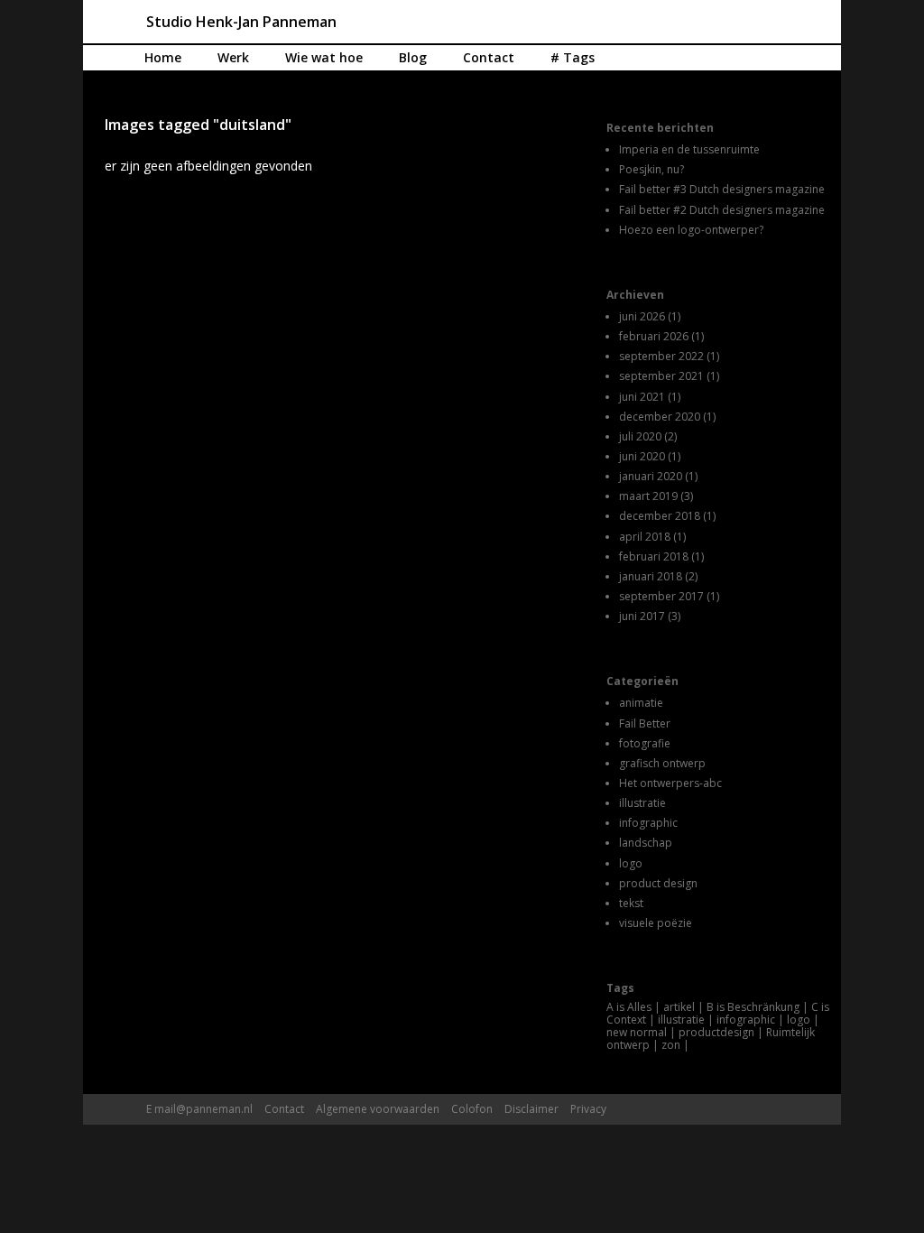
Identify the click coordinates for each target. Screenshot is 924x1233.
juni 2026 (642, 316)
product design (658, 883)
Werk (233, 57)
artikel (679, 1007)
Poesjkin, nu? (651, 169)
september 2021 (661, 376)
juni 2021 (642, 396)
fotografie (644, 743)
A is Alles (628, 1007)
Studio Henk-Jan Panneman (241, 22)
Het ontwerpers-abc (670, 783)
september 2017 (661, 596)
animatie (641, 702)
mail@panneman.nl (203, 1109)
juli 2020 (640, 436)
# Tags (572, 57)
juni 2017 (642, 616)
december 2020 (659, 416)
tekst (631, 903)
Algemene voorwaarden (377, 1109)
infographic (648, 822)
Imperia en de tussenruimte (689, 149)
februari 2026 (653, 336)
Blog (413, 57)
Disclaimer (531, 1109)
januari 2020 (650, 476)
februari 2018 (653, 556)
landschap (645, 842)
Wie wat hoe (324, 57)
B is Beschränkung (753, 1007)
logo (630, 863)
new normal (636, 1032)
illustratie (642, 803)
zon (670, 1044)
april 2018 (644, 536)
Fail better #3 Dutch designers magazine (722, 189)
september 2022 (661, 356)
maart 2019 (648, 496)
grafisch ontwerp (662, 763)
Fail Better (644, 723)
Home (162, 57)
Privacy (588, 1109)
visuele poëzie (655, 923)
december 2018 (659, 516)
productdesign (716, 1032)
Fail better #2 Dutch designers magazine (722, 210)
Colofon (472, 1109)
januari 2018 (650, 576)
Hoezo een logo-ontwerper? (691, 229)
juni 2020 (642, 456)
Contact (488, 57)
